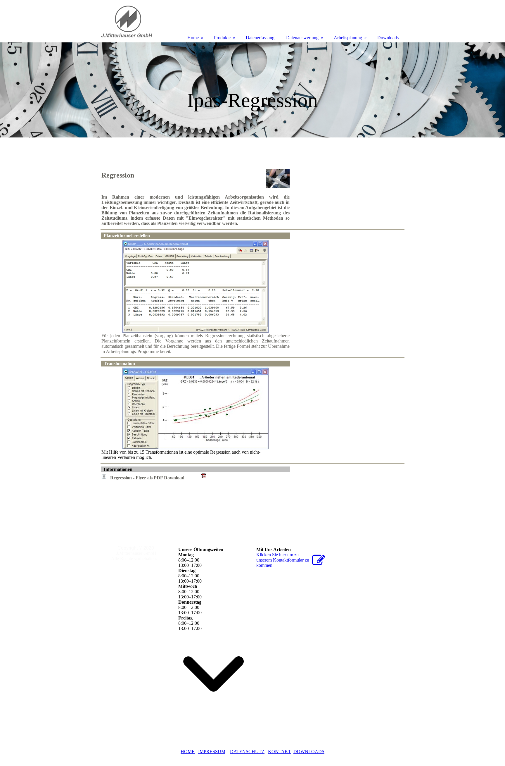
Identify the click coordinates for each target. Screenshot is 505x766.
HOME (188, 751)
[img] (252, 89)
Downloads (388, 37)
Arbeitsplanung (348, 37)
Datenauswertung (302, 37)
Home (193, 37)
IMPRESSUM (211, 751)
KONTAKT (279, 751)
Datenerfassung (260, 37)
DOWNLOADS (308, 751)
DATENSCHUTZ (247, 751)
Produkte (222, 37)
